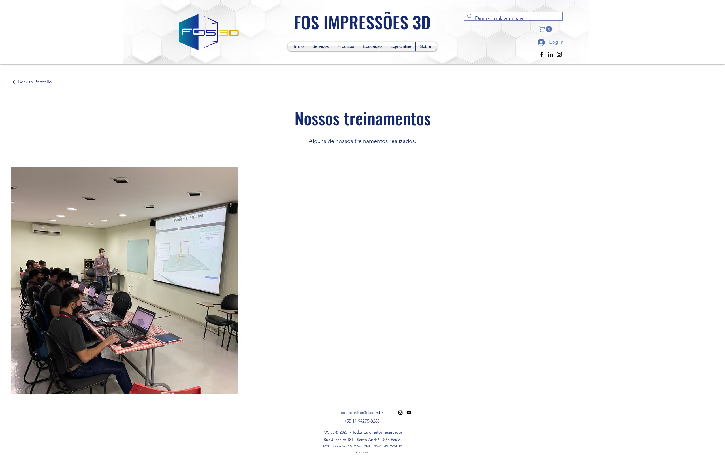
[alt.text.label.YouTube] (409, 412)
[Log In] (541, 42)
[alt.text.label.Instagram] (400, 412)
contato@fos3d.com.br (362, 412)
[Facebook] (541, 54)
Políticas (362, 452)
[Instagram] (559, 54)
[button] (546, 29)
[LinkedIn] (550, 54)
